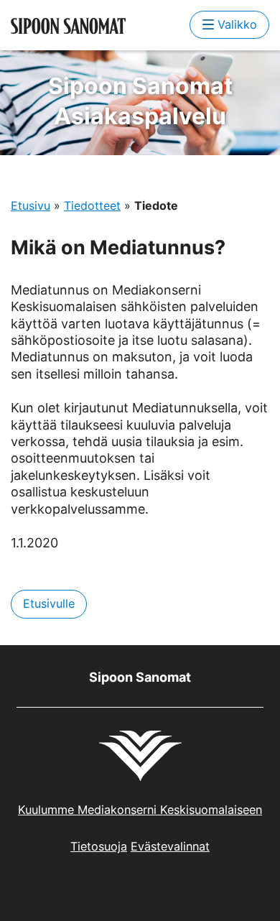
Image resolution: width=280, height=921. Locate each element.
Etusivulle (49, 603)
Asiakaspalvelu (140, 101)
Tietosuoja (98, 846)
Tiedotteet (92, 205)
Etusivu (30, 205)
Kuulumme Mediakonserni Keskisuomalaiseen (140, 809)
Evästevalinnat (170, 846)
